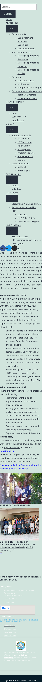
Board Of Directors (27, 95)
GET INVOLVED (13, 174)
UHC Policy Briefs (26, 218)
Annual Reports (25, 156)
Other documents (20, 163)
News (14, 113)
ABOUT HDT (12, 23)
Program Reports (26, 153)
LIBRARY (10, 124)
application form (12, 447)
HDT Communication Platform (26, 240)
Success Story (19, 116)
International (24, 170)
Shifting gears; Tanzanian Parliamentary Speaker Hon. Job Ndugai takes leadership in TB (17, 544)
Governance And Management (27, 91)
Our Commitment (26, 48)
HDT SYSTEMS (13, 225)
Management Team (27, 98)
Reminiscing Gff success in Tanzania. (20, 577)
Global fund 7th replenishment (27, 204)
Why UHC (22, 214)
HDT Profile (23, 138)
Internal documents (21, 135)
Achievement (24, 84)
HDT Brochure (25, 142)
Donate (15, 185)
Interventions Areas (21, 52)
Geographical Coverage (29, 87)
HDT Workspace (20, 236)
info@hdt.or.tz (7, 451)
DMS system (18, 243)
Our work (16, 77)
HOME (9, 19)
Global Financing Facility (24, 207)
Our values (23, 45)
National (22, 167)
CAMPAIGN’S (12, 192)
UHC (14, 211)
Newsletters (18, 120)
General (21, 160)
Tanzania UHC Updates (29, 221)
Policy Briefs (24, 146)
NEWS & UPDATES (15, 102)
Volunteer (16, 189)
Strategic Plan (24, 149)
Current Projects (26, 80)
